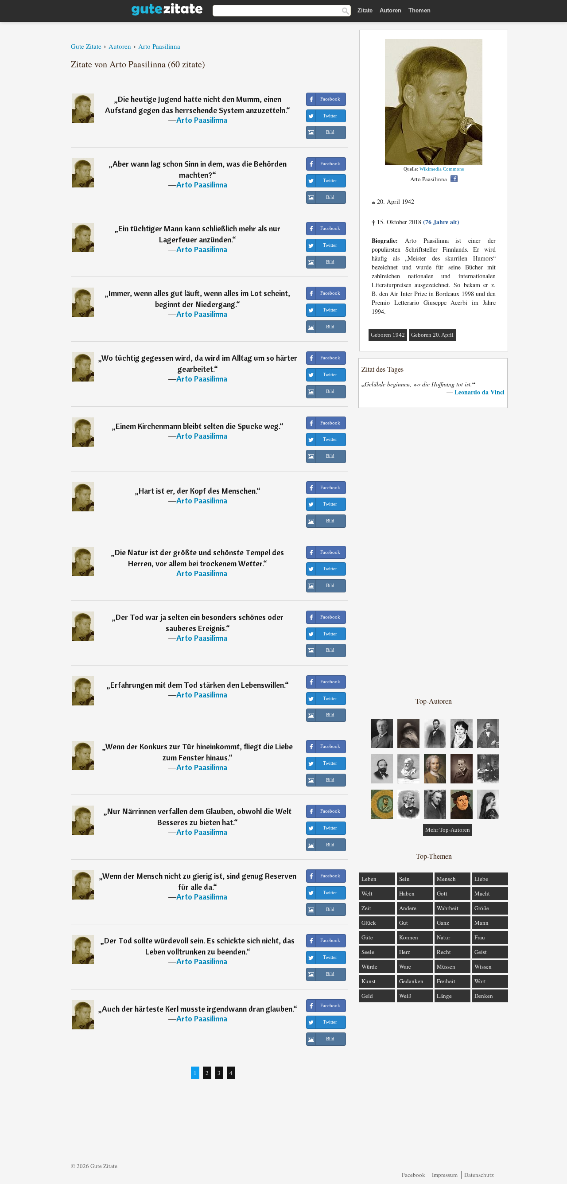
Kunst (368, 981)
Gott (442, 893)
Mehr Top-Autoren (447, 829)
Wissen (483, 966)
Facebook (413, 1175)
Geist (480, 952)
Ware (405, 966)
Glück (368, 923)
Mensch (446, 879)
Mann (481, 923)
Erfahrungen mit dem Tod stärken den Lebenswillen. (197, 685)
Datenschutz (479, 1175)
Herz (404, 952)
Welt (367, 893)
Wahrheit (447, 908)
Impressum (445, 1175)
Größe (481, 908)
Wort (480, 981)
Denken (483, 996)
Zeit (366, 908)
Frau (479, 937)
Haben (407, 893)
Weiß (405, 996)
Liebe (481, 879)
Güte (367, 937)
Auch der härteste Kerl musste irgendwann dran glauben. (197, 1009)
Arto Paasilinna (201, 120)
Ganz (443, 923)
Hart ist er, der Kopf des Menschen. (197, 491)
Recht (444, 952)
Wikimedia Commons (441, 168)
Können (408, 937)
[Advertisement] (433, 552)
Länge (444, 996)
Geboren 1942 (388, 334)
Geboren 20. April (432, 334)
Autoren (390, 10)
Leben (369, 879)
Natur (443, 937)
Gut (403, 923)
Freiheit (446, 981)
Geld (367, 996)
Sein (404, 879)
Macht (482, 893)
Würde (369, 966)
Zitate (365, 10)
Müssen (446, 966)
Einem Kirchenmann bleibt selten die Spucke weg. (198, 426)
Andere (407, 908)
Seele (367, 952)
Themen (419, 10)
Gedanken (411, 981)
